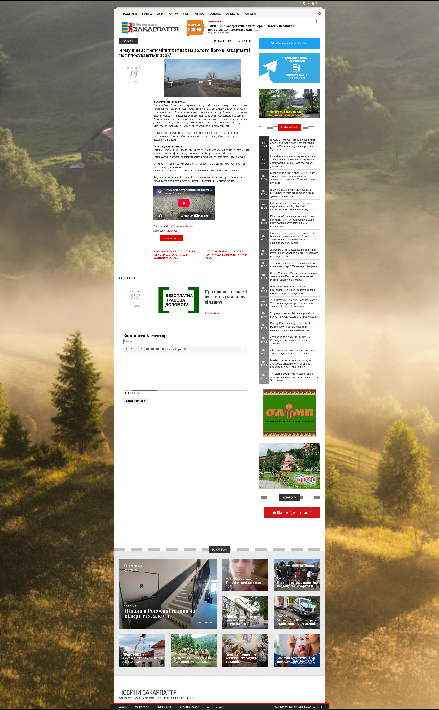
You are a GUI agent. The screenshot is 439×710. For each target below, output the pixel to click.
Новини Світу (164, 707)
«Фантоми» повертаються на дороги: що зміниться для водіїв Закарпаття (293, 352)
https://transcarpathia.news (180, 226)
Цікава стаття (172, 238)
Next (318, 21)
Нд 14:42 (264, 340)
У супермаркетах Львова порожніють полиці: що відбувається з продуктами (293, 315)
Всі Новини (250, 13)
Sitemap (219, 707)
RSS (207, 707)
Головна (122, 707)
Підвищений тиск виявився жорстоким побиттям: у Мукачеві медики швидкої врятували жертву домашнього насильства (292, 221)
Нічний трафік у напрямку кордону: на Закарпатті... (298, 584)
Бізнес (160, 13)
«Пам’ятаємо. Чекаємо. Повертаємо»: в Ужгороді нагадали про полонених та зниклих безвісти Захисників (293, 303)
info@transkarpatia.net (186, 697)
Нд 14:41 (264, 352)
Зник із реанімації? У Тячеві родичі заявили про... (243, 582)
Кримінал (200, 13)
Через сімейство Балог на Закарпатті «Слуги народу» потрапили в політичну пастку (226, 254)
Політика (147, 13)
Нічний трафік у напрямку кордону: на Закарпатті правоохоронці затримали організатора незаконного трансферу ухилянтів (292, 161)
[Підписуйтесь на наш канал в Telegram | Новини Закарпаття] (289, 68)
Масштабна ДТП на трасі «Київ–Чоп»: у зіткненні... (297, 622)
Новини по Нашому (189, 707)
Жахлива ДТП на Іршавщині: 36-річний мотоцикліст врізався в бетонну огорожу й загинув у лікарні (294, 253)
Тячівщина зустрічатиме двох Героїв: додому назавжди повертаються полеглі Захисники (294, 377)
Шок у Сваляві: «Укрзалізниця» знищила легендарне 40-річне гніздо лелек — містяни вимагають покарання (294, 276)
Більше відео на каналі (293, 512)
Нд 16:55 (264, 290)
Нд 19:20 (264, 221)
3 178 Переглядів (225, 40)
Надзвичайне (129, 13)
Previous (314, 21)
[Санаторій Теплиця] (289, 465)
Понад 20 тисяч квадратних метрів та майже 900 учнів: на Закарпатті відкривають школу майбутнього (292, 326)
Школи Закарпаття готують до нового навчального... (241, 620)
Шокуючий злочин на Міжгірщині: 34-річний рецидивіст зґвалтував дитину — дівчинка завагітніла (293, 193)
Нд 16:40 (264, 315)
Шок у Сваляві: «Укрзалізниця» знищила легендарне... (143, 658)
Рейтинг (246, 40)
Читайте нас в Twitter (291, 43)
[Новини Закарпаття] (152, 27)
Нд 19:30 (264, 206)
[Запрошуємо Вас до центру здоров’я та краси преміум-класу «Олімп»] (289, 413)
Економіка (215, 13)
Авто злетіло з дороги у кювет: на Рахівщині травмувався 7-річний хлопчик (290, 340)
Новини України (142, 707)
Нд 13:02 (264, 377)
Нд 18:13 (264, 253)
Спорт (186, 13)
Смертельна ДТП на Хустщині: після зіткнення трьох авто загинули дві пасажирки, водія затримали (261, 27)
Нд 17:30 (264, 276)
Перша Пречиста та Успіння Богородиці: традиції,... (241, 658)
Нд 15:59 (264, 327)
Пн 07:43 (264, 144)
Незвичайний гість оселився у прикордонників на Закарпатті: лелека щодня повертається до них (292, 290)
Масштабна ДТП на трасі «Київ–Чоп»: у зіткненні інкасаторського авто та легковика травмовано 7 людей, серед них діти (293, 177)
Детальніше (212, 313)
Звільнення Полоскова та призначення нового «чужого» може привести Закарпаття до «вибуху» (174, 254)
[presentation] (126, 349)
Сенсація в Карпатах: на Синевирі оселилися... (193, 659)
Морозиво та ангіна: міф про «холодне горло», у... (296, 659)
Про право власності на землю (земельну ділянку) (226, 297)
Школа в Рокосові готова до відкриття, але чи (159, 613)
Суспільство (232, 13)
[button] (126, 349)
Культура (173, 13)
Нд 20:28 (264, 193)
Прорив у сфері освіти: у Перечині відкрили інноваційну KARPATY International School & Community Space (293, 206)
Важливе (172, 230)
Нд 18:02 (264, 265)
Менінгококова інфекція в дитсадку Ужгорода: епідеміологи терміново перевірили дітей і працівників (291, 363)
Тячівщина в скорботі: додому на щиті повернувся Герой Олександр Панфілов (293, 265)
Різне (279, 654)
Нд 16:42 (264, 303)
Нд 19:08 (264, 238)
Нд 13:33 (264, 363)
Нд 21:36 (264, 178)
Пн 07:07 (264, 161)
